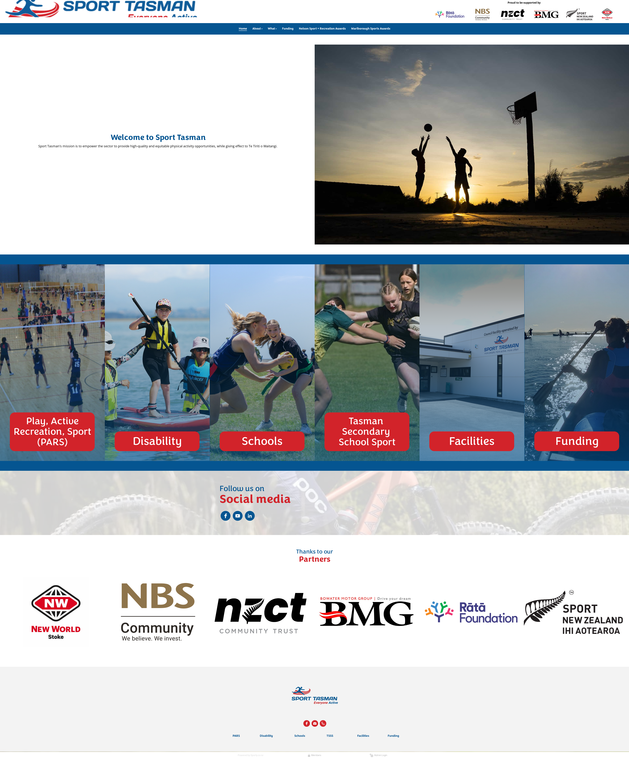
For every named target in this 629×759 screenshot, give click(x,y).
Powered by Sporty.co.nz (250, 755)
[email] (315, 723)
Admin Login (380, 755)
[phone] (323, 723)
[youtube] (238, 516)
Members (315, 755)
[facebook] (225, 516)
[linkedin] (250, 516)
